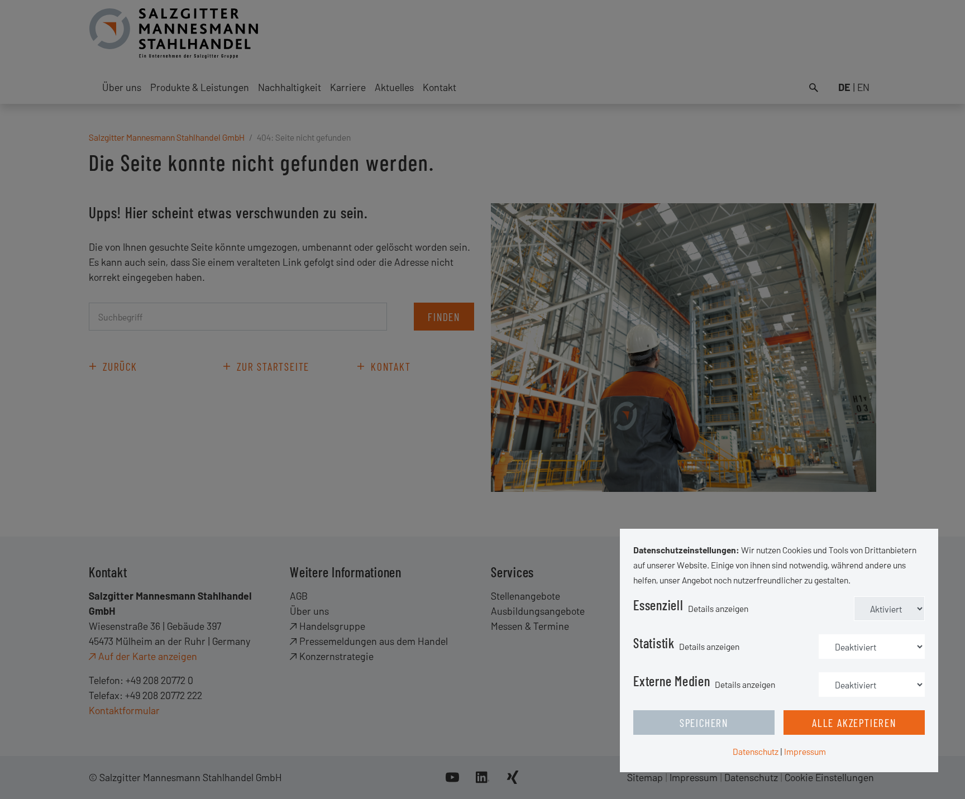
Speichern (704, 722)
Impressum (805, 751)
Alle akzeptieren (854, 722)
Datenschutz (755, 751)
